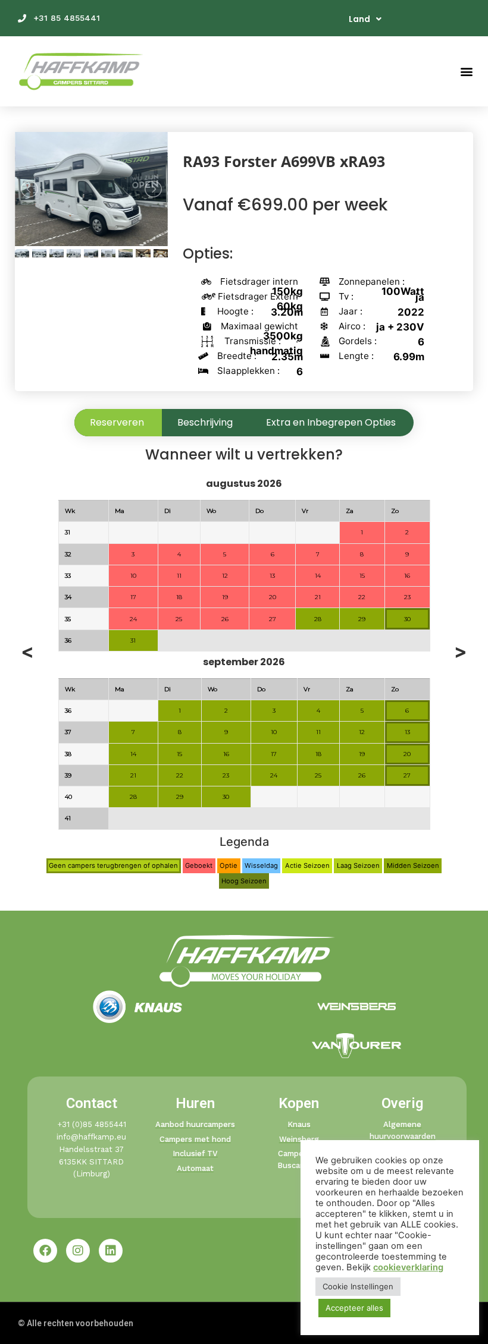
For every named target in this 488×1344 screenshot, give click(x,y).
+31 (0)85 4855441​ (91, 1124)
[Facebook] (45, 1251)
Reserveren (117, 422)
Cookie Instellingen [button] (358, 1286)
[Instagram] (78, 1251)
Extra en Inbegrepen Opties (331, 422)
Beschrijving (205, 422)
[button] (466, 71)
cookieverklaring (408, 1267)
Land (359, 19)
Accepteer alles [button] (354, 1307)
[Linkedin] (111, 1251)
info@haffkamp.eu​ (91, 1136)
